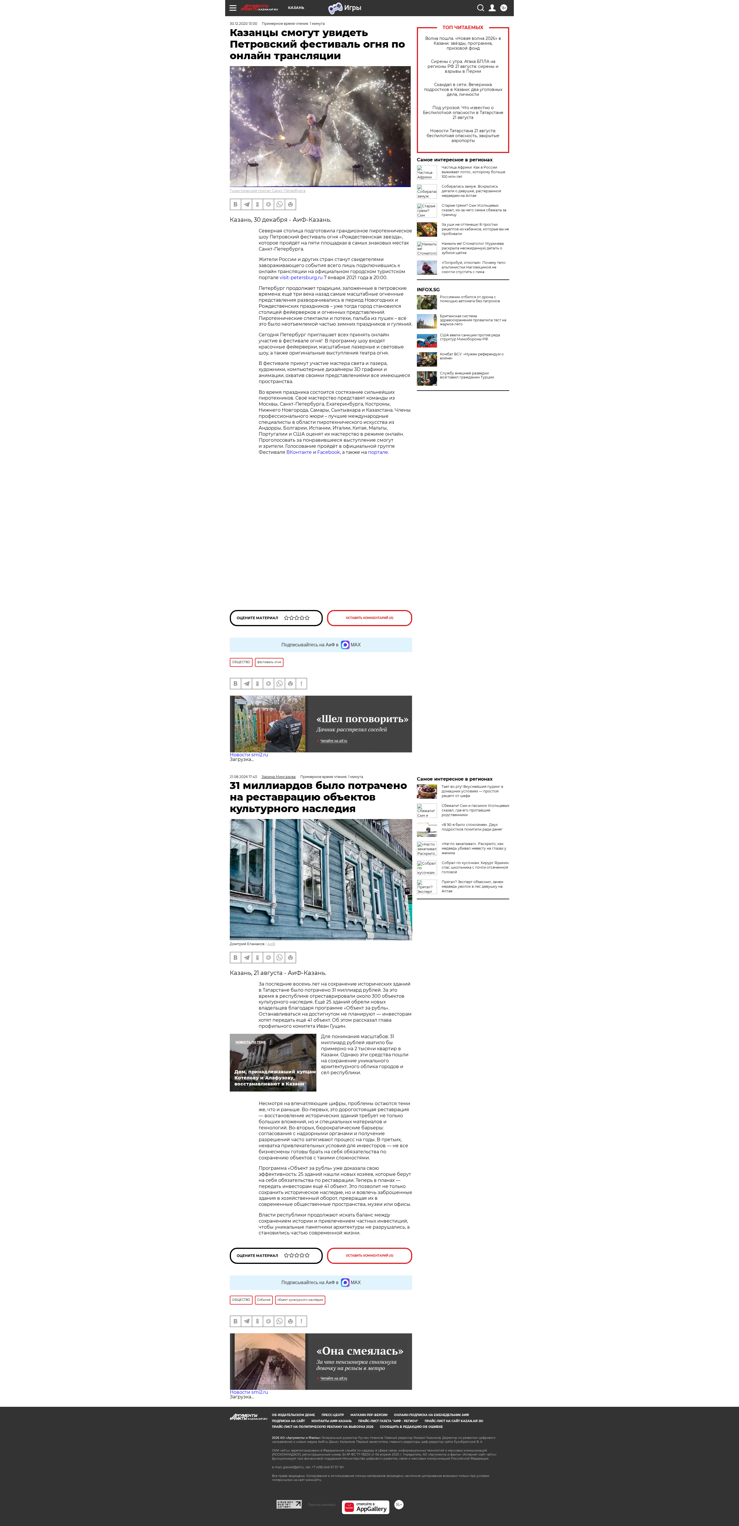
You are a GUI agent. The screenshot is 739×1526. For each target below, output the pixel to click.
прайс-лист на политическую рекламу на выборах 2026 (322, 1427)
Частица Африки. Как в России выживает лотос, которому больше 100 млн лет (473, 172)
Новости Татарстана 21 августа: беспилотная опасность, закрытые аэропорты (463, 135)
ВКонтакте (299, 452)
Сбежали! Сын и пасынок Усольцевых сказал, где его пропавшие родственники (475, 810)
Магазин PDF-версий (368, 1415)
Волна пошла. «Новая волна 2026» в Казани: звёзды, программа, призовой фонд (463, 43)
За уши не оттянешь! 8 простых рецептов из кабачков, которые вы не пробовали (475, 229)
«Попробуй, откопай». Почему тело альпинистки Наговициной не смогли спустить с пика (473, 267)
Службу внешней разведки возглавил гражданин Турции (467, 375)
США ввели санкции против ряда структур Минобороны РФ (470, 337)
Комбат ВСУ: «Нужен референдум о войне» (472, 356)
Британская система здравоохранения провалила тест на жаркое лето (473, 320)
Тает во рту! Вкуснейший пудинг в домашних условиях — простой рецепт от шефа (472, 791)
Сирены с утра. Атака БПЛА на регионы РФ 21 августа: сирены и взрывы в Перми (463, 66)
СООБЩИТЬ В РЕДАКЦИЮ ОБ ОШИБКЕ (411, 1427)
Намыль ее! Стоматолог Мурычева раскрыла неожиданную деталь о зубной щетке (473, 248)
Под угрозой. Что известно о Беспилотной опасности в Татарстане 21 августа (463, 112)
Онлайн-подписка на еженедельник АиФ (431, 1415)
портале (378, 452)
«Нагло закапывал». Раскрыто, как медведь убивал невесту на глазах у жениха (474, 848)
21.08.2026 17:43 (243, 777)
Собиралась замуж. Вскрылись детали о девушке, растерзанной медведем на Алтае (471, 191)
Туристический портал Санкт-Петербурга (267, 191)
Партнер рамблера (321, 1504)
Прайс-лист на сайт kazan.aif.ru (454, 1421)
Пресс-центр (333, 1415)
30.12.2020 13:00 (243, 23)
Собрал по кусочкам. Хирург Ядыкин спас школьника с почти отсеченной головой (475, 867)
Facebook (328, 452)
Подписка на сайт (288, 1421)
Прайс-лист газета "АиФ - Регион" (388, 1421)
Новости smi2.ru (249, 755)
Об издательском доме (293, 1415)
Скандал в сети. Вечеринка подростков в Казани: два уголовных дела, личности (463, 89)
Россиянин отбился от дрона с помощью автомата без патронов (470, 299)
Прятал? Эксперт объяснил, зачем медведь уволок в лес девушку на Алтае (472, 886)
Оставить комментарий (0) (369, 618)
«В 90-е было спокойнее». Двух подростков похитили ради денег (472, 826)
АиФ (271, 944)
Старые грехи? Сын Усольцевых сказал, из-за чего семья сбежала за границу (474, 210)
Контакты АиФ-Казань (331, 1421)
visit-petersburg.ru (301, 277)
